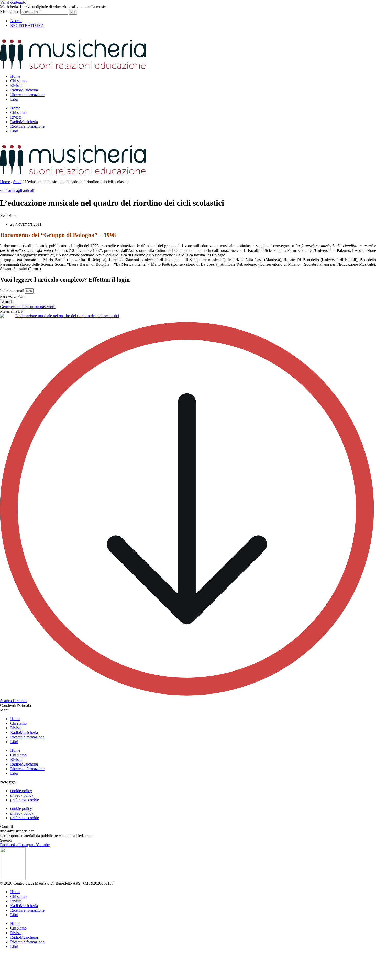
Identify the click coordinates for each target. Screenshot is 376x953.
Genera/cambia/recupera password (28, 306)
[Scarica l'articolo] (188, 696)
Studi (17, 182)
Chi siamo (18, 81)
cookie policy (21, 791)
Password (8, 296)
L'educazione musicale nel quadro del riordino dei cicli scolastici (67, 316)
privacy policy (21, 795)
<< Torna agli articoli (17, 190)
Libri (14, 99)
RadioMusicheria (24, 90)
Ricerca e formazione (27, 94)
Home (15, 76)
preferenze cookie (24, 800)
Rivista (15, 85)
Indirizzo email (12, 291)
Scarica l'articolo (13, 701)
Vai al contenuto (13, 2)
